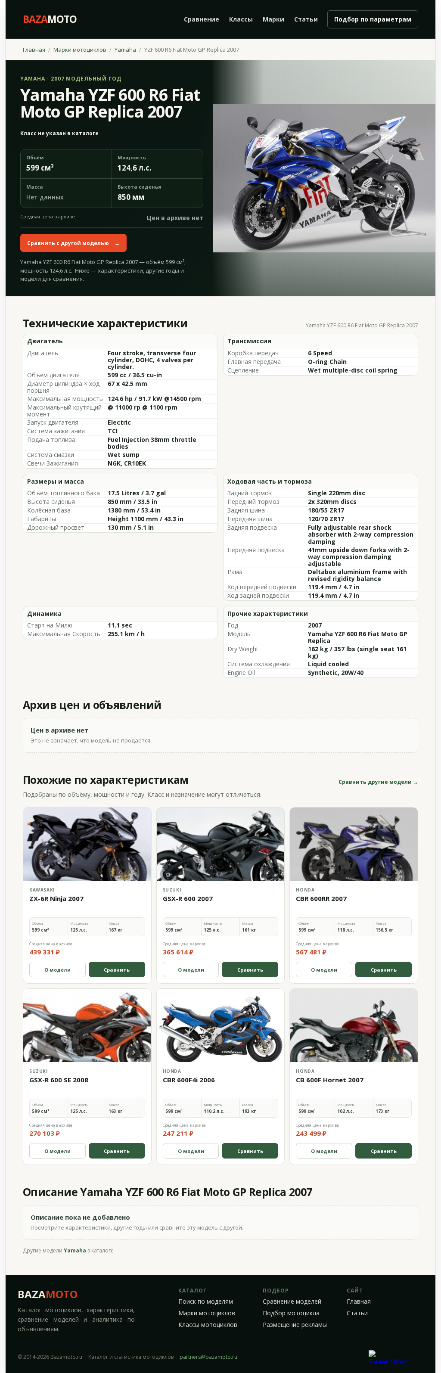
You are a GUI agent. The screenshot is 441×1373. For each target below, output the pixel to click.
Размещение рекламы (295, 1325)
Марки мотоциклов (79, 49)
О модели (57, 969)
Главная (34, 49)
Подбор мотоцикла (291, 1313)
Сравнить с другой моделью (73, 243)
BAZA (48, 1294)
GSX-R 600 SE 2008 (58, 1079)
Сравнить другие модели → (378, 782)
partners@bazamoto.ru (208, 1357)
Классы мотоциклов (207, 1325)
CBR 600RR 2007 (321, 898)
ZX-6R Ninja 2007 (56, 898)
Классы (241, 19)
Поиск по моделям (205, 1301)
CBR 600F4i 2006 (189, 1079)
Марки (273, 19)
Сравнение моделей (292, 1301)
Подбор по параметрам (372, 19)
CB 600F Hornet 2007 (329, 1079)
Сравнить (117, 969)
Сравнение (201, 19)
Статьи (306, 19)
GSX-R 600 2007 (188, 898)
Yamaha (125, 49)
